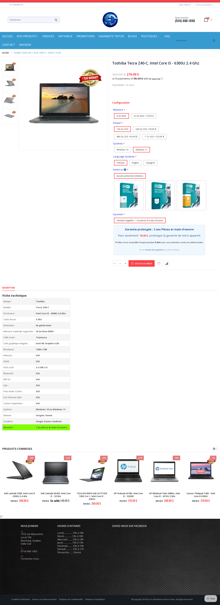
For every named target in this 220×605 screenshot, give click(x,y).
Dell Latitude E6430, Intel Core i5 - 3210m (56, 495)
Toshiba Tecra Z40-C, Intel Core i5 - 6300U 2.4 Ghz (155, 63)
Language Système (123, 156)
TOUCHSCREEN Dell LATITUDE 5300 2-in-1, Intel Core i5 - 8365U (92, 496)
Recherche (56, 20)
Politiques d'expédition (95, 599)
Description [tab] (8, 287)
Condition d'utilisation (21, 599)
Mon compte (185, 5)
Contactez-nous (30, 558)
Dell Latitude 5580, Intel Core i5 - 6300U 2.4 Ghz (19, 495)
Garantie (118, 214)
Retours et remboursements (44, 599)
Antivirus (118, 169)
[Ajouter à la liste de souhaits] (159, 263)
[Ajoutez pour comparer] (167, 263)
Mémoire (118, 109)
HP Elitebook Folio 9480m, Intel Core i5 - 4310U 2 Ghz (164, 495)
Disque (117, 122)
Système (117, 143)
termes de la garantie (154, 250)
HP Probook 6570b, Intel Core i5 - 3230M (128, 495)
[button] (165, 79)
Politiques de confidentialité (71, 599)
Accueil (5, 52)
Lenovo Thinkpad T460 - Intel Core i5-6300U (200, 495)
